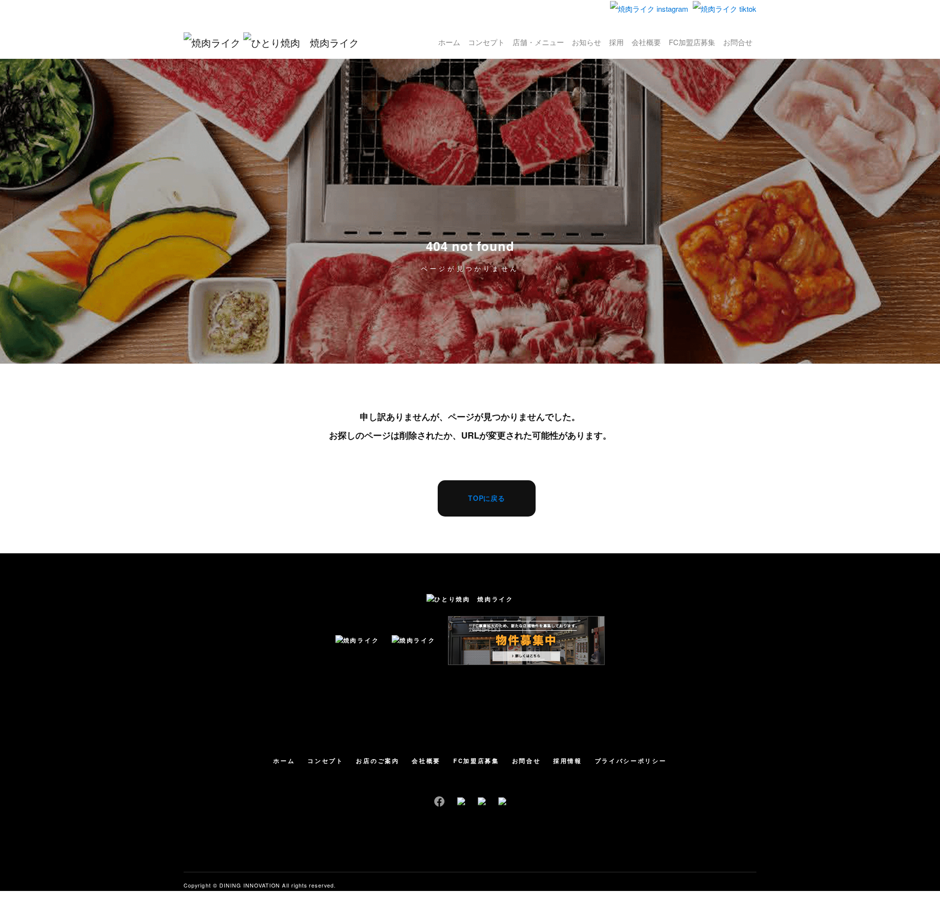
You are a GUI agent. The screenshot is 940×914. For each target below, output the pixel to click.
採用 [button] (616, 42)
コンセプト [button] (486, 42)
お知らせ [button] (586, 42)
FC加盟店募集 (476, 761)
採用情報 (567, 761)
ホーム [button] (449, 42)
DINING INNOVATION (249, 885)
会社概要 (426, 761)
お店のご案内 (377, 761)
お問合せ (526, 761)
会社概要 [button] (646, 42)
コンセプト (325, 761)
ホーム (284, 761)
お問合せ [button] (737, 42)
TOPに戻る (486, 498)
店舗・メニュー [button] (538, 42)
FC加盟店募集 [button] (692, 42)
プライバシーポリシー (631, 761)
